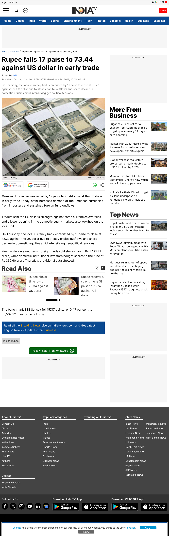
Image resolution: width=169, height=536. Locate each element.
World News (49, 428)
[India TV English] (84, 10)
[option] (27, 284)
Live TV (6, 456)
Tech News (49, 451)
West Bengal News (156, 437)
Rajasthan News (154, 428)
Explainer (159, 20)
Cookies (17, 527)
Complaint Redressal (13, 437)
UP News (130, 456)
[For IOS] (154, 507)
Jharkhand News (134, 437)
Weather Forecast (11, 482)
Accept (148, 527)
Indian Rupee (11, 340)
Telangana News (155, 433)
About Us (7, 428)
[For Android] (124, 507)
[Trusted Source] (38, 185)
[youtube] (29, 506)
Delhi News (131, 428)
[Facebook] (5, 506)
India (32, 20)
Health (129, 20)
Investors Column (11, 446)
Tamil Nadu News (134, 451)
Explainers (48, 456)
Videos (20, 20)
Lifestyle (115, 20)
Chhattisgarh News (135, 460)
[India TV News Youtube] (166, 2)
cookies (131, 527)
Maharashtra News (156, 423)
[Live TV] (163, 10)
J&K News (130, 470)
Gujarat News (132, 465)
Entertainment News (54, 442)
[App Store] (95, 507)
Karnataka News (134, 474)
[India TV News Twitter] (163, 2)
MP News (130, 442)
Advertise (7, 433)
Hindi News (8, 451)
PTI (15, 75)
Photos (101, 20)
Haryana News (133, 433)
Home (7, 20)
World (43, 20)
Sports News (50, 446)
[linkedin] (38, 506)
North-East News (134, 446)
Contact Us (8, 423)
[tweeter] (13, 506)
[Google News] (12, 185)
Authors (6, 460)
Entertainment (73, 20)
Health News (50, 465)
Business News (51, 460)
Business (143, 20)
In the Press (8, 442)
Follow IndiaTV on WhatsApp (50, 350)
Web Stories (8, 465)
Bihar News (131, 423)
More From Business (126, 112)
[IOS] (153, 2)
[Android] (156, 2)
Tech (89, 20)
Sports (55, 20)
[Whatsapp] (95, 185)
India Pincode (9, 487)
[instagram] (21, 506)
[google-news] (46, 506)
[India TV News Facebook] (160, 2)
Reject (86, 531)
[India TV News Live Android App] (65, 507)
